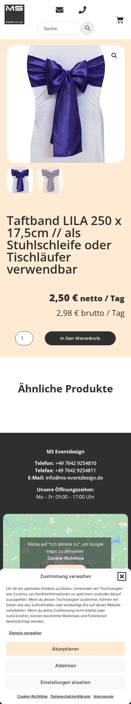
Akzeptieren (65, 649)
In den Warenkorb (80, 338)
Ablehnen (65, 665)
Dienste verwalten (25, 633)
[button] (122, 576)
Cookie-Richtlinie (32, 696)
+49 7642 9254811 (75, 470)
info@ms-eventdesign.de (74, 477)
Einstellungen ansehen (65, 682)
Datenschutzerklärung (70, 696)
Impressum (104, 696)
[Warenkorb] (120, 19)
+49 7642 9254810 (75, 463)
